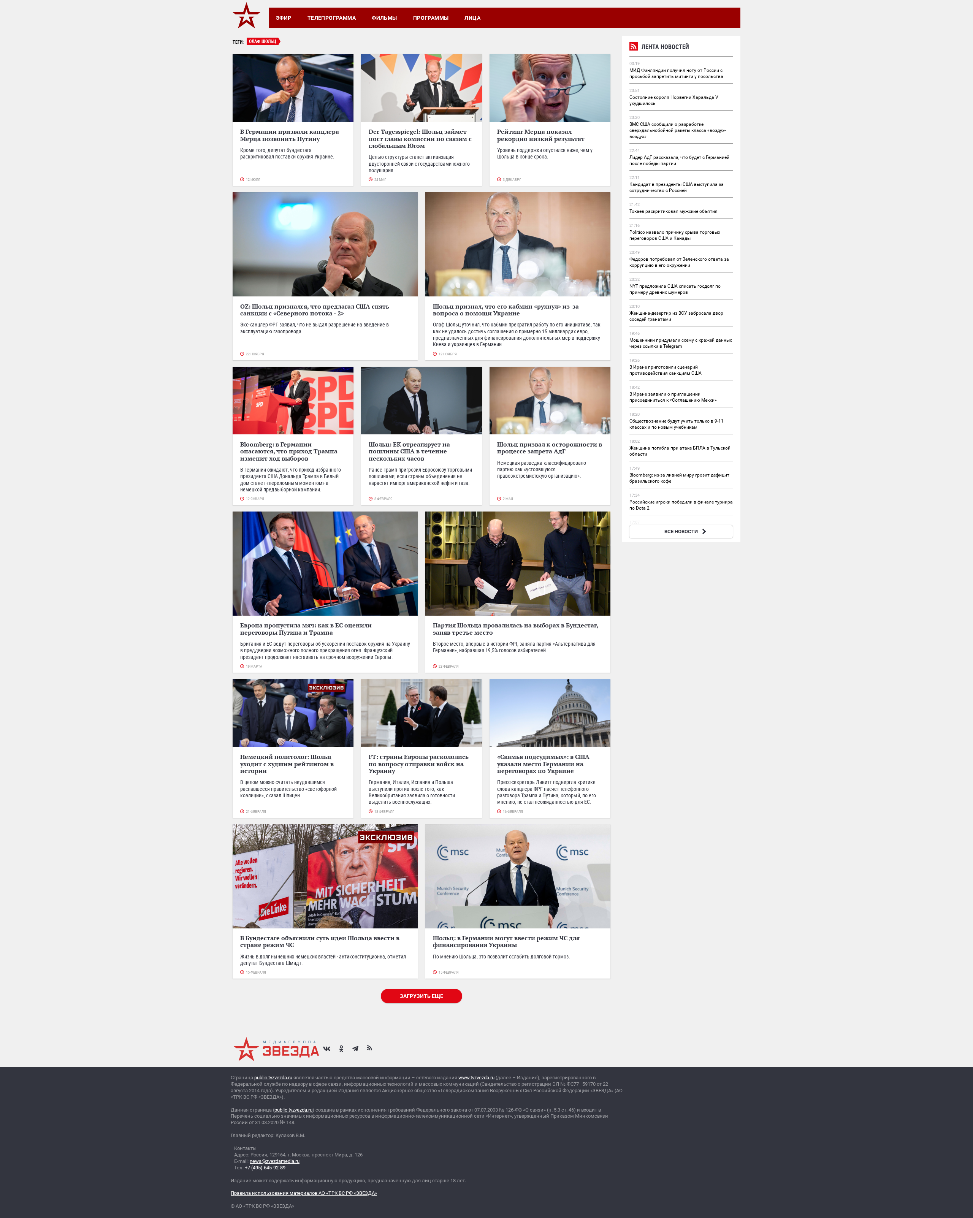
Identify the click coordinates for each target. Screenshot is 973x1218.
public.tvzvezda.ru (273, 1077)
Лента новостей (665, 47)
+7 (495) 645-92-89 (265, 1167)
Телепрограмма (331, 18)
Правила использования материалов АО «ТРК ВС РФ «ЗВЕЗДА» (304, 1193)
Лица (472, 18)
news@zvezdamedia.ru (275, 1161)
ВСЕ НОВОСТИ (681, 531)
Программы (431, 18)
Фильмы (384, 18)
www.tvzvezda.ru (476, 1077)
